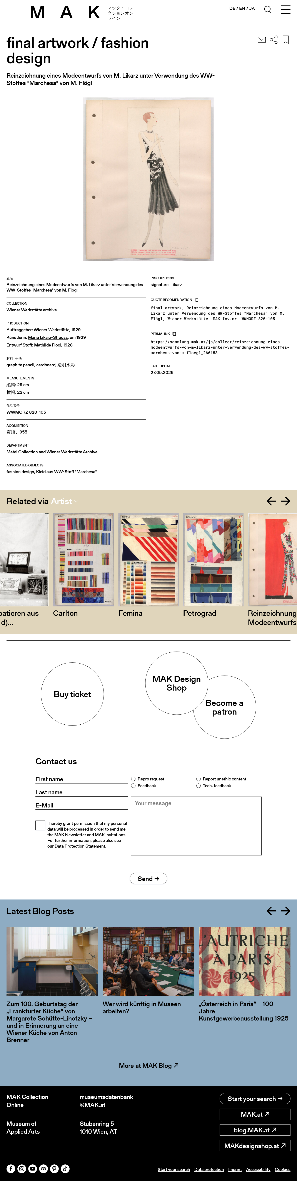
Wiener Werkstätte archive (32, 310)
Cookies (282, 1169)
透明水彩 (66, 365)
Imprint (235, 1169)
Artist (61, 501)
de (232, 8)
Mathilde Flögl (47, 345)
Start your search (252, 1098)
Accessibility (258, 1169)
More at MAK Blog (145, 1065)
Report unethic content (224, 779)
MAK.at (252, 1114)
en (242, 8)
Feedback (147, 785)
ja (252, 8)
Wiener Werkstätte (51, 330)
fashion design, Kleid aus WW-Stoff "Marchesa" (52, 471)
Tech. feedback (217, 785)
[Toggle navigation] (285, 10)
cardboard (45, 365)
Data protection (209, 1169)
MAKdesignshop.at (251, 1145)
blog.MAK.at (252, 1130)
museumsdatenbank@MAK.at (106, 1101)
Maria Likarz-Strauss (48, 337)
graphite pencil (20, 365)
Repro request (151, 779)
